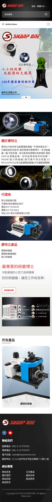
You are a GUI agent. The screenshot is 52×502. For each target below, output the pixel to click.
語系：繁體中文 (38, 6)
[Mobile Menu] (48, 24)
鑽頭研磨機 (26, 403)
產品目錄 (6, 478)
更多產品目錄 (9, 290)
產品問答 (30, 478)
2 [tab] (26, 97)
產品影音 (6, 482)
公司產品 (30, 472)
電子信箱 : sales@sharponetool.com (19, 454)
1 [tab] (23, 97)
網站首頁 (6, 472)
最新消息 (30, 475)
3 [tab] (28, 97)
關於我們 (6, 475)
